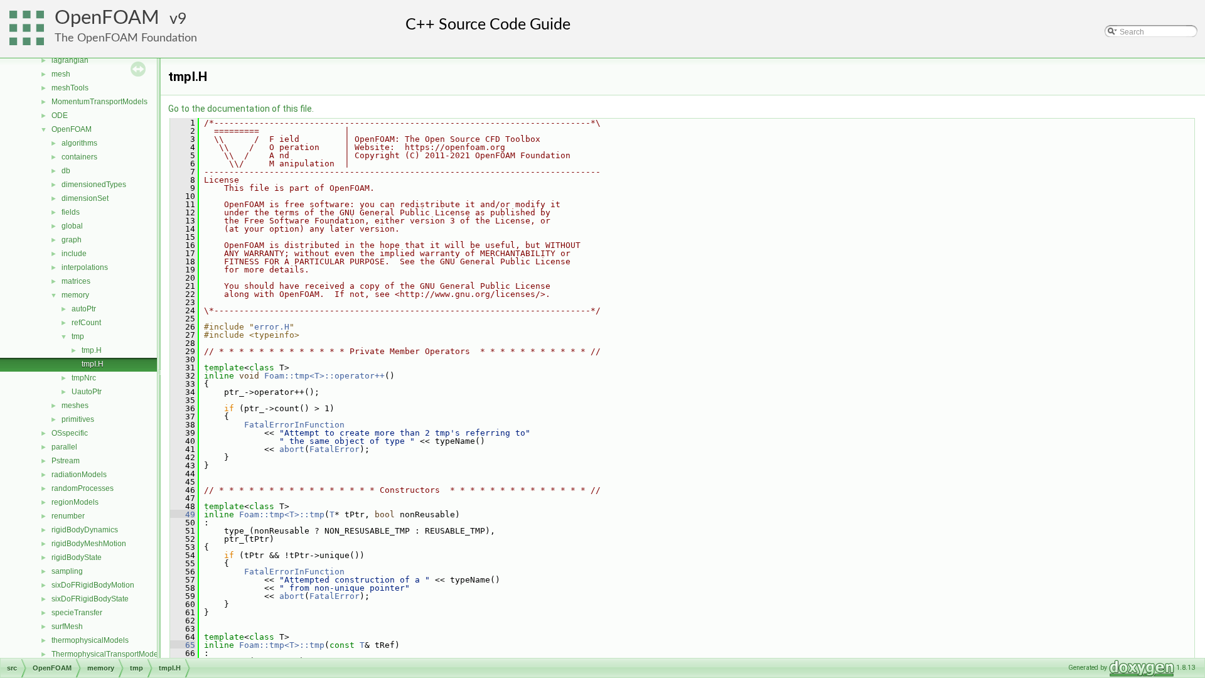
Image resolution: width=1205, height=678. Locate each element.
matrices (76, 281)
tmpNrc (84, 378)
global (72, 226)
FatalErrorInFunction (294, 424)
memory (75, 295)
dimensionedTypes (94, 184)
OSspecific (69, 433)
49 (182, 514)
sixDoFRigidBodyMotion (92, 585)
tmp (78, 336)
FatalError (334, 449)
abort (291, 449)
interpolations (85, 267)
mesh (60, 74)
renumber (68, 516)
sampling (67, 571)
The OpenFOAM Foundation (126, 38)
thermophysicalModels (90, 640)
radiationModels (79, 474)
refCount (86, 322)
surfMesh (67, 626)
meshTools (69, 87)
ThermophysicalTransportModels (107, 654)
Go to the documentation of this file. (241, 109)
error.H (271, 326)
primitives (78, 419)
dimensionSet (85, 198)
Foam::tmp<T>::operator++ (324, 375)
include (74, 253)
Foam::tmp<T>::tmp (281, 514)
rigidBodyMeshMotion (88, 543)
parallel (64, 447)
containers (79, 157)
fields (71, 212)
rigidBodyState (76, 557)
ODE (59, 115)
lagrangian (69, 60)
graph (72, 239)
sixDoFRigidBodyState (90, 599)
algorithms (79, 143)
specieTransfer (76, 612)
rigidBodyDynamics (84, 529)
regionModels (75, 502)
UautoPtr (87, 391)
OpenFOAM (107, 18)
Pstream (65, 460)
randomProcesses (82, 488)
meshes (75, 405)
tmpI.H (93, 364)
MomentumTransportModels (99, 101)
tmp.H (92, 350)
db (66, 170)
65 (182, 645)
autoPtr (84, 308)
